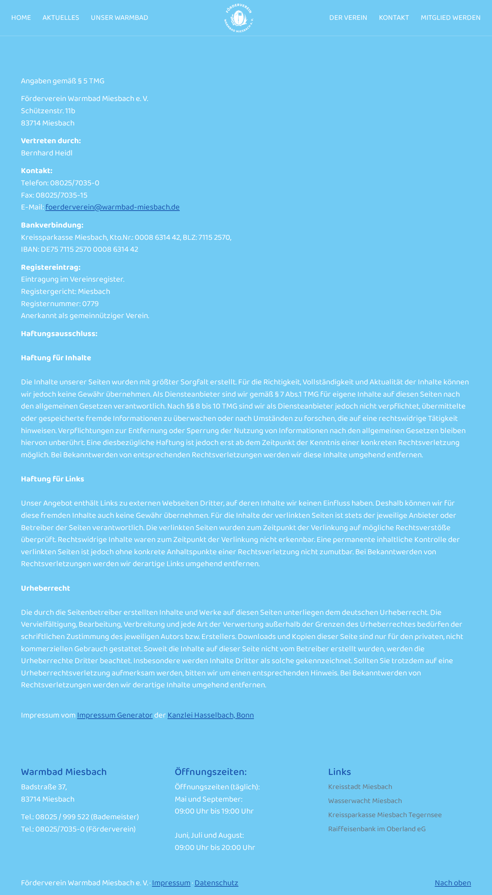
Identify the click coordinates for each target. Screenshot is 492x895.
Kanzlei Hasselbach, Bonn (210, 715)
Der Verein (348, 18)
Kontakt (394, 18)
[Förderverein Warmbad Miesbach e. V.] (238, 17)
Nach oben (453, 883)
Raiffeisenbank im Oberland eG (377, 829)
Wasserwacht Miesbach (365, 801)
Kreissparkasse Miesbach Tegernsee (385, 815)
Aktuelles (61, 18)
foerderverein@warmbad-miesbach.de (112, 207)
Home (21, 18)
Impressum (171, 883)
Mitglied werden (451, 18)
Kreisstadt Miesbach (360, 787)
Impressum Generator (115, 715)
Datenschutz (216, 883)
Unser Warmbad (119, 18)
